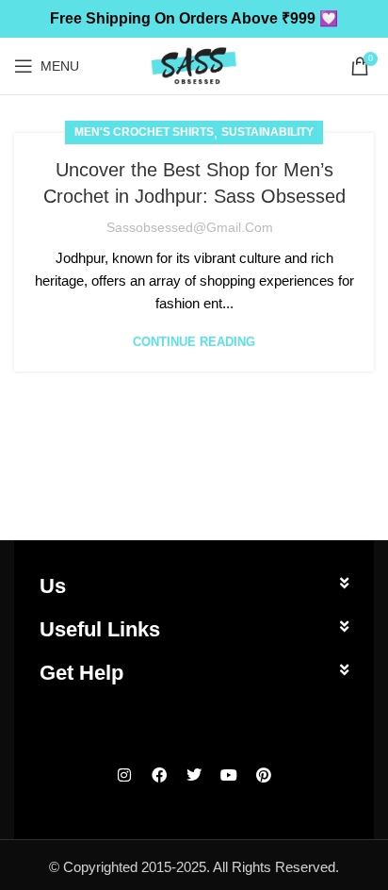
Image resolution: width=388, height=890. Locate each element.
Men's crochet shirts (144, 132)
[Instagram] (124, 775)
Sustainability (267, 132)
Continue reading (194, 342)
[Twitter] (194, 775)
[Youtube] (229, 775)
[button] (194, 586)
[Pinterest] (264, 775)
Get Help (81, 672)
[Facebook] (159, 775)
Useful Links (100, 629)
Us (53, 586)
